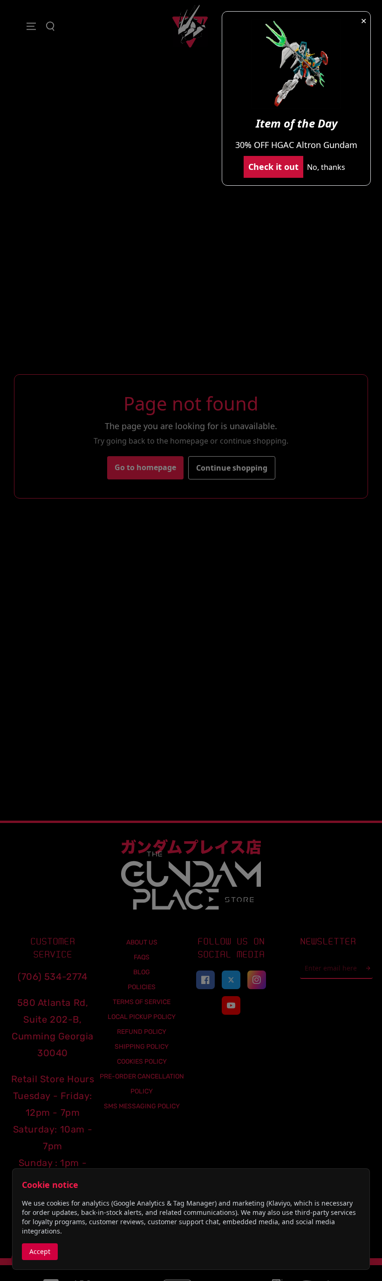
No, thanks (326, 167)
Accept (39, 1251)
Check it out (273, 166)
